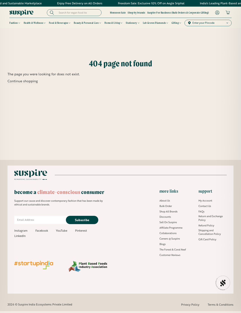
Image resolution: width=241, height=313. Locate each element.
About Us (164, 200)
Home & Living (112, 22)
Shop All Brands (168, 211)
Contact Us (204, 206)
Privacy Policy (190, 304)
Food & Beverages (58, 22)
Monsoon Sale (118, 12)
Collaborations (168, 233)
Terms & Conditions (220, 304)
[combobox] (77, 12)
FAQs (201, 211)
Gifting (175, 22)
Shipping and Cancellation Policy (209, 232)
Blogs (162, 244)
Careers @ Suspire (169, 238)
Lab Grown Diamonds (154, 22)
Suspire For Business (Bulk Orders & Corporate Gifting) (178, 12)
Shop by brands (136, 12)
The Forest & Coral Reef (172, 249)
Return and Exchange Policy (210, 218)
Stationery (131, 22)
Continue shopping (23, 81)
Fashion (13, 22)
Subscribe (82, 220)
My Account (205, 200)
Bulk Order (165, 206)
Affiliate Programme (170, 227)
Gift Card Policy (207, 239)
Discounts (165, 216)
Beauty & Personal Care (86, 22)
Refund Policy (206, 225)
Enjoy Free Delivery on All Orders (73, 3)
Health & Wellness (33, 22)
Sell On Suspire (168, 222)
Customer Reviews (169, 255)
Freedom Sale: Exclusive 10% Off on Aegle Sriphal (145, 3)
